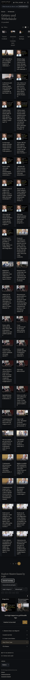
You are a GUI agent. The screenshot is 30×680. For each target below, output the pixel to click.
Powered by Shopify (6, 676)
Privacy (3, 672)
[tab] (25, 589)
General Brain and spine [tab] (9, 585)
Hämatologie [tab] (18, 589)
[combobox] (15, 6)
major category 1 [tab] (7, 589)
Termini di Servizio (5, 674)
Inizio (3, 11)
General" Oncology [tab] (8, 580)
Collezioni (11, 11)
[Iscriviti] (24, 622)
